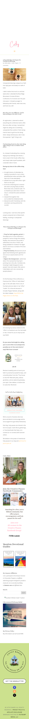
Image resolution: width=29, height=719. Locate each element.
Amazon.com (8, 585)
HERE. (22, 634)
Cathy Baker (7, 63)
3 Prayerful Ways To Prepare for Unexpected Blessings (12, 60)
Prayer (16, 63)
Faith (13, 63)
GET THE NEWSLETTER (15, 681)
